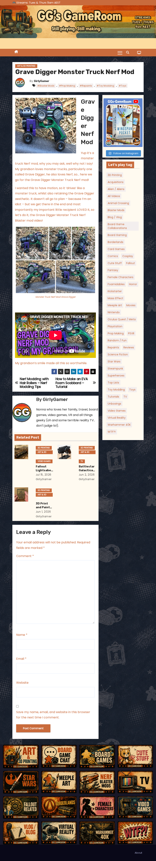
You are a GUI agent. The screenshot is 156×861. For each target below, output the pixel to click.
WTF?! (112, 432)
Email (21, 659)
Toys (132, 389)
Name (21, 635)
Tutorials (113, 397)
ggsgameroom (123, 101)
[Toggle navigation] (120, 52)
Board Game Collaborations (117, 226)
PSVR (131, 333)
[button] (128, 52)
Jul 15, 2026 (43, 475)
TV (82, 461)
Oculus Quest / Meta (122, 319)
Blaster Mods (116, 210)
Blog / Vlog (115, 217)
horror (133, 284)
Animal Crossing (118, 203)
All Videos (114, 196)
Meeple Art (115, 305)
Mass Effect (115, 298)
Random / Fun (117, 340)
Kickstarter (115, 291)
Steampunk (115, 368)
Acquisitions (115, 182)
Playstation (115, 326)
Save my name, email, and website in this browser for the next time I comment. (53, 715)
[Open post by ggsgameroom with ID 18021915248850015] (123, 122)
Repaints (113, 347)
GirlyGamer (41, 81)
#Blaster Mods (45, 85)
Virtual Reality (117, 418)
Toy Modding (116, 389)
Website (22, 682)
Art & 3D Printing (26, 66)
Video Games (44, 461)
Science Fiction (118, 354)
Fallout (130, 263)
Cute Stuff (115, 263)
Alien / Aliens (116, 189)
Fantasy (113, 270)
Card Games (116, 249)
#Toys (122, 85)
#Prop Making (67, 85)
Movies (130, 305)
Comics (113, 256)
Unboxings (114, 404)
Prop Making (116, 333)
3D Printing (44, 447)
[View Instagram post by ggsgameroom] (139, 143)
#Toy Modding (105, 85)
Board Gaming (117, 235)
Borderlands (115, 242)
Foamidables (116, 284)
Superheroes (116, 375)
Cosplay (127, 256)
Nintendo (114, 312)
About (138, 853)
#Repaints (86, 85)
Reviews (128, 347)
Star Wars (114, 361)
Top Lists (113, 382)
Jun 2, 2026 (87, 475)
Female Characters (120, 277)
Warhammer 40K (119, 425)
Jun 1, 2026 (43, 512)
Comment (25, 556)
